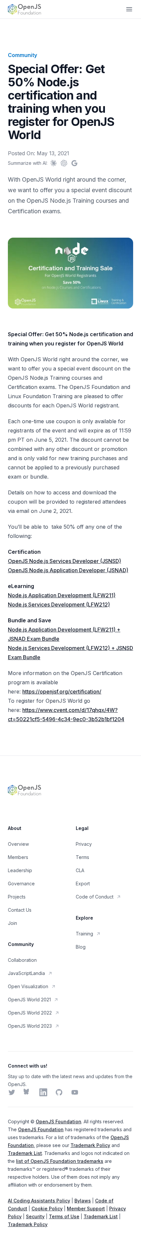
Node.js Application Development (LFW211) (61, 595)
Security (35, 1216)
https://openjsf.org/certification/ (61, 691)
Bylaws (82, 1200)
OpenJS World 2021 (29, 999)
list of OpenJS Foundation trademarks (59, 1161)
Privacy (84, 844)
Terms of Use (64, 1216)
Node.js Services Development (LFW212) (59, 604)
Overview (18, 844)
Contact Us (19, 910)
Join (12, 923)
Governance (21, 883)
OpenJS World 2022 (30, 1013)
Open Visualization (28, 986)
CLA (80, 870)
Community (22, 55)
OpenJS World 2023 (30, 1026)
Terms (82, 857)
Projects (17, 897)
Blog (81, 947)
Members (18, 857)
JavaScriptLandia (26, 973)
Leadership (20, 870)
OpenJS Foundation (58, 1121)
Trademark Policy (90, 1145)
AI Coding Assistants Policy (39, 1200)
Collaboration (22, 960)
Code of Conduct (94, 897)
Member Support (86, 1208)
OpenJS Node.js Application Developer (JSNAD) (68, 570)
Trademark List (25, 1153)
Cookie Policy (47, 1208)
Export (83, 883)
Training (84, 933)
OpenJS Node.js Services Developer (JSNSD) (64, 561)
